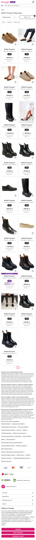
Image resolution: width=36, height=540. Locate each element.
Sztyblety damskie (6, 433)
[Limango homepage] (5, 2)
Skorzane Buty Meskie (18, 424)
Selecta (25, 430)
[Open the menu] (2, 5)
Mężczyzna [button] (17, 22)
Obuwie (19, 430)
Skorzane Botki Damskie (7, 445)
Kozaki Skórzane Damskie (8, 430)
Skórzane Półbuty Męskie (8, 455)
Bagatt (3, 439)
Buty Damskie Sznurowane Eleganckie (11, 442)
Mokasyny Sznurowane (19, 433)
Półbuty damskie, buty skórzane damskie (12, 452)
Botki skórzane (11, 439)
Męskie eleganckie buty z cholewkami (11, 436)
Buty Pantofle (27, 436)
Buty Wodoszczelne (6, 449)
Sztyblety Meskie (5, 424)
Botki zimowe (20, 455)
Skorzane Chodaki (23, 427)
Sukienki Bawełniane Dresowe (22, 458)
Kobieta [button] (9, 22)
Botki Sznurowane (6, 461)
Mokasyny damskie (21, 445)
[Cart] (15, 44)
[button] (9, 17)
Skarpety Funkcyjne (6, 458)
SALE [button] (3, 22)
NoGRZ (28, 455)
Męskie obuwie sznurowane (8, 427)
